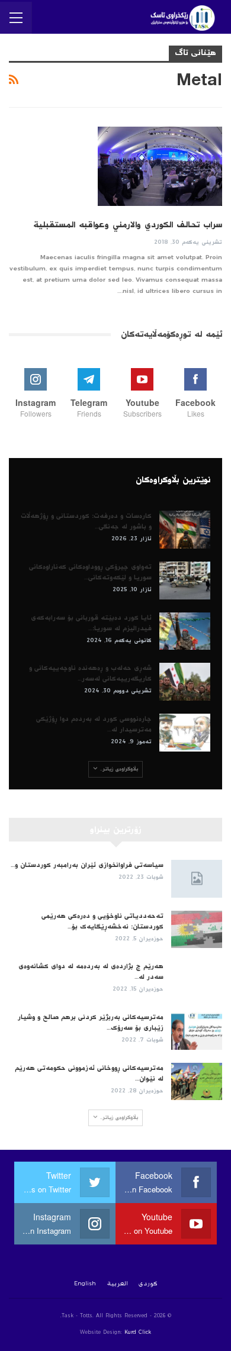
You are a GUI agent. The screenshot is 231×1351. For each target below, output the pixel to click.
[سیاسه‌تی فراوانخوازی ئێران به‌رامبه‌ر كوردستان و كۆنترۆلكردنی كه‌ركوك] (196, 879)
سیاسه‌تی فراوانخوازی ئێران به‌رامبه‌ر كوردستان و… (87, 865)
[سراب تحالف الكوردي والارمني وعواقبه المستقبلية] (160, 166)
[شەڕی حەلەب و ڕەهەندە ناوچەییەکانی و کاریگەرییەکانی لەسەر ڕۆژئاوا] (184, 682)
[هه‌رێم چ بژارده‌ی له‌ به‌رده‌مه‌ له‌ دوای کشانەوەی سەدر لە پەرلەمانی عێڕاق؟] (196, 980)
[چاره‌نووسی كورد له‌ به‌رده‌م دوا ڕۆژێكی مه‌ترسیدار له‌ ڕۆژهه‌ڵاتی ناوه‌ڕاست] (184, 733)
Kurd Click (137, 1332)
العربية (117, 1283)
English (85, 1283)
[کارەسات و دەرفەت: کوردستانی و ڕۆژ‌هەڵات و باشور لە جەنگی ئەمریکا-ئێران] (184, 530)
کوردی (148, 1283)
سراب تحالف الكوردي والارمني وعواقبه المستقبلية (127, 225)
